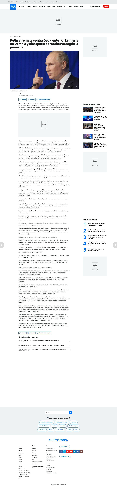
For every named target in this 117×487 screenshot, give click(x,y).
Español (11, 1)
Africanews (35, 464)
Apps (33, 459)
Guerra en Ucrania (62, 422)
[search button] (57, 2)
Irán (76, 429)
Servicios (34, 445)
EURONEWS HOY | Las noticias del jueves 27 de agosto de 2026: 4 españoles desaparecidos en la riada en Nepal (42, 350)
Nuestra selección (91, 104)
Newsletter (64, 456)
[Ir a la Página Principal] (13, 7)
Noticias (14, 36)
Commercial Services (51, 450)
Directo (106, 6)
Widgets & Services (37, 461)
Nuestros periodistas (24, 470)
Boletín (34, 450)
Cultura (59, 6)
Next (53, 6)
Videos (76, 6)
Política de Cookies (51, 456)
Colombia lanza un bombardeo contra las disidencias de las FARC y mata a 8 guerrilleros (41, 345)
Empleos (48, 465)
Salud (70, 6)
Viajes (49, 6)
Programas (21, 468)
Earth (65, 6)
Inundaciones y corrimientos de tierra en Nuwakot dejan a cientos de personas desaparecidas (38, 341)
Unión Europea (73, 426)
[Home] (10, 36)
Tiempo (34, 453)
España (74, 422)
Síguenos (34, 457)
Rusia (54, 426)
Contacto (48, 463)
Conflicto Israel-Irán (46, 422)
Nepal (50, 429)
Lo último (22, 6)
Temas (20, 445)
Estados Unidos (44, 426)
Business (42, 6)
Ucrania (62, 426)
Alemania (42, 429)
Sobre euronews (50, 448)
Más (47, 445)
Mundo (35, 6)
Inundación (60, 429)
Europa (29, 6)
